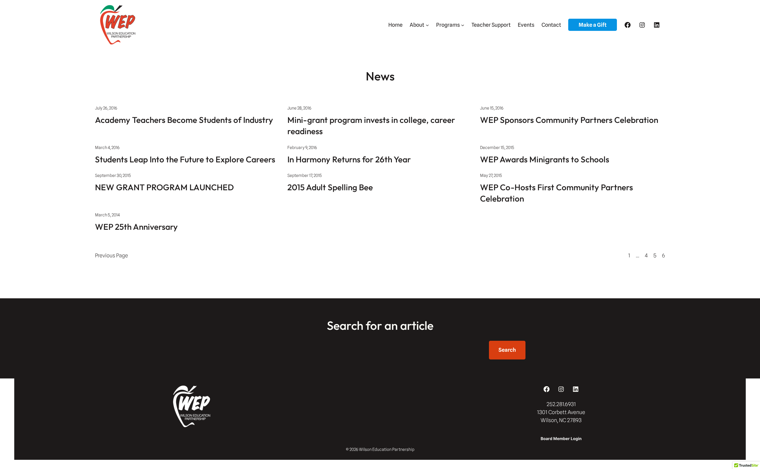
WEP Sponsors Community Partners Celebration (569, 120)
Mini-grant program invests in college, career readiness (371, 125)
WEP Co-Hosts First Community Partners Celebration (556, 193)
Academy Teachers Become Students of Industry (184, 120)
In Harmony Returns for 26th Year (349, 159)
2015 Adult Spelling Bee (330, 187)
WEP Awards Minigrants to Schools (544, 159)
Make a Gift (593, 25)
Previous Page (111, 255)
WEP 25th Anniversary (136, 226)
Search (507, 350)
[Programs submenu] (462, 24)
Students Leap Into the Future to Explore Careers (185, 159)
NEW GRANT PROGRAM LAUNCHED (164, 187)
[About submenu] (427, 24)
